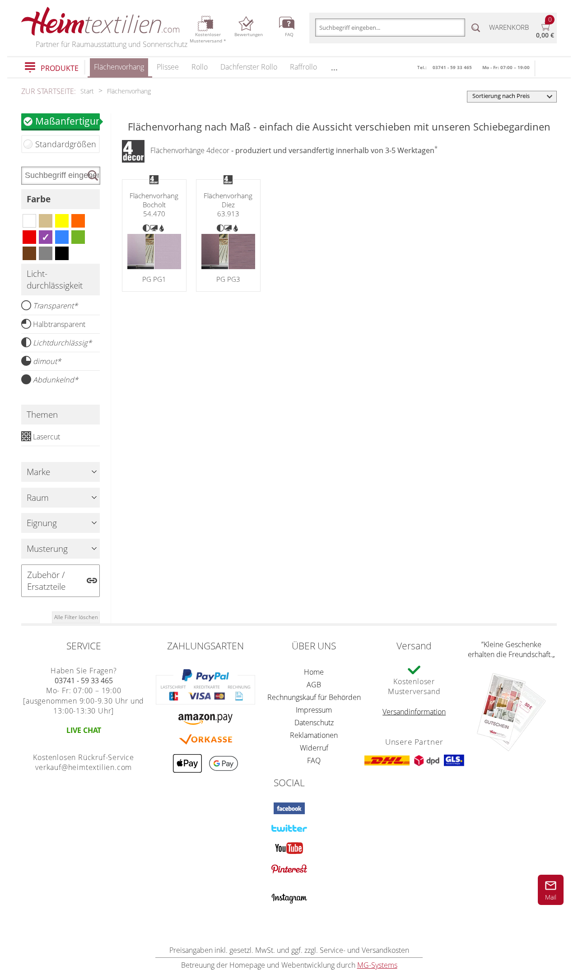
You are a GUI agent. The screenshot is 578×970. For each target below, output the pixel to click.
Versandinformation (414, 712)
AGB (314, 685)
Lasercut (46, 437)
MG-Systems (377, 965)
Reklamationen (314, 735)
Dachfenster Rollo (248, 67)
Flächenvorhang (119, 67)
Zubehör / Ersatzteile (46, 580)
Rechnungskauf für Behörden (314, 697)
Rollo (199, 67)
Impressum (314, 710)
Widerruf (314, 748)
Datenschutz (314, 723)
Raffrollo (303, 67)
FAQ (314, 760)
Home (314, 672)
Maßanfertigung (67, 120)
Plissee (168, 67)
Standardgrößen (65, 144)
